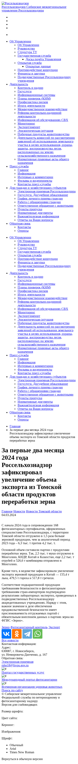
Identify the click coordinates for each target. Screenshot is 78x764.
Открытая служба (30, 62)
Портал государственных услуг (23, 672)
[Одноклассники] (17, 634)
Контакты (24, 227)
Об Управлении (20, 41)
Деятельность (19, 84)
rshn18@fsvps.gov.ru (15, 665)
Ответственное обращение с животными (45, 205)
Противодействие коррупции (38, 70)
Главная (15, 426)
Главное (23, 170)
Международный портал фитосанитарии (29, 679)
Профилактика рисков (33, 102)
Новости (19, 511)
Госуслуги (25, 91)
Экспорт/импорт (29, 127)
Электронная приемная (17, 661)
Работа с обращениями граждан (39, 202)
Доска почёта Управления (43, 59)
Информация (26, 173)
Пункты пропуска (30, 209)
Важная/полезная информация (38, 216)
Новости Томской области (44, 511)
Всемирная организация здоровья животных (32, 686)
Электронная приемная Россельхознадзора (47, 191)
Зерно (6, 627)
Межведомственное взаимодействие (42, 109)
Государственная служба (34, 55)
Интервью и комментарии (35, 177)
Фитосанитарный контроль (29, 627)
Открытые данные (38, 66)
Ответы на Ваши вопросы (35, 220)
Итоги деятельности (31, 105)
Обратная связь (20, 223)
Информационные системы (36, 95)
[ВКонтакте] (6, 634)
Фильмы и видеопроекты (35, 180)
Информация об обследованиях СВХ (43, 120)
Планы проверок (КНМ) (34, 98)
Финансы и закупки (31, 73)
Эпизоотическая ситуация (35, 130)
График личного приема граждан (40, 198)
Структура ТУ (27, 52)
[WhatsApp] (37, 634)
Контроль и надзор (30, 87)
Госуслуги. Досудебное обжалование (43, 195)
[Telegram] (27, 634)
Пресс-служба (19, 166)
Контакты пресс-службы (34, 184)
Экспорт (54, 627)
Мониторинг (26, 123)
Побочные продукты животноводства (43, 134)
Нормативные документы (35, 212)
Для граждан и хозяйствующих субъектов (38, 187)
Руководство (26, 48)
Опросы (23, 230)
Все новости (10, 640)
